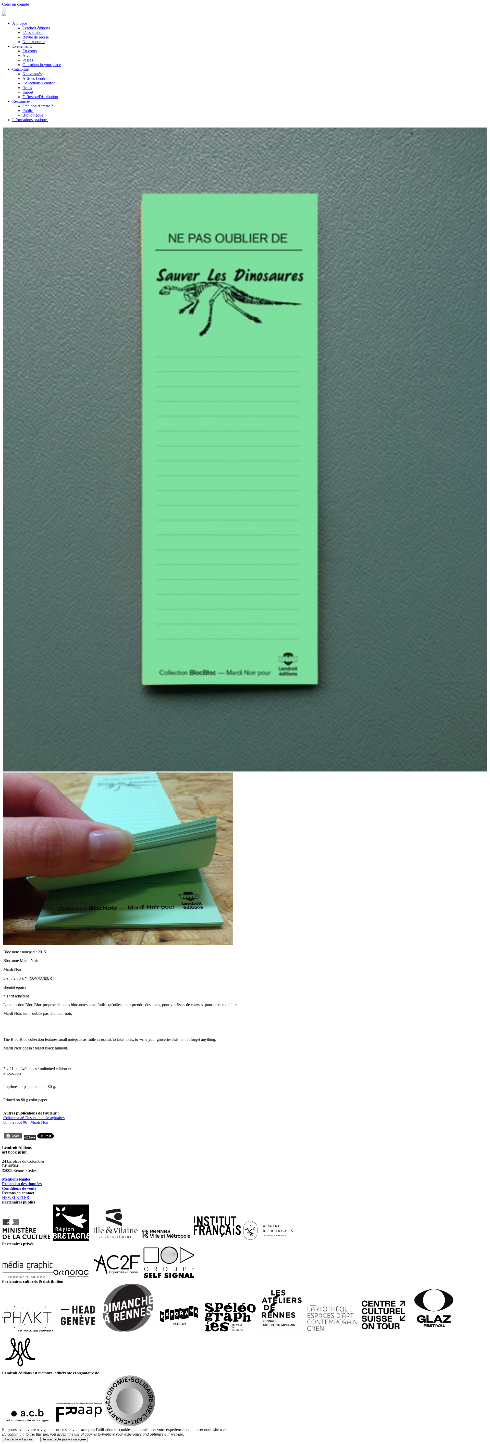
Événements (22, 46)
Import (27, 92)
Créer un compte (15, 4)
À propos (19, 23)
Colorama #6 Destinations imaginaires (34, 1118)
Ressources (21, 101)
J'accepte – (18, 1439)
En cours (29, 51)
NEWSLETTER (15, 1197)
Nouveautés (32, 74)
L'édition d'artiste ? (37, 106)
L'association (32, 32)
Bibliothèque (32, 115)
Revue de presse (35, 37)
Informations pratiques (30, 120)
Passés (27, 60)
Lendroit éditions (36, 28)
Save (32, 1137)
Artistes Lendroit (36, 78)
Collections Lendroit (38, 83)
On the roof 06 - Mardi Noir (25, 1122)
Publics (28, 110)
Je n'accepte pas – (64, 1439)
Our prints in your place (41, 64)
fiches (27, 87)
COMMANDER (41, 978)
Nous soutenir (33, 42)
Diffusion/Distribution (40, 97)
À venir (28, 55)
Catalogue (20, 69)
